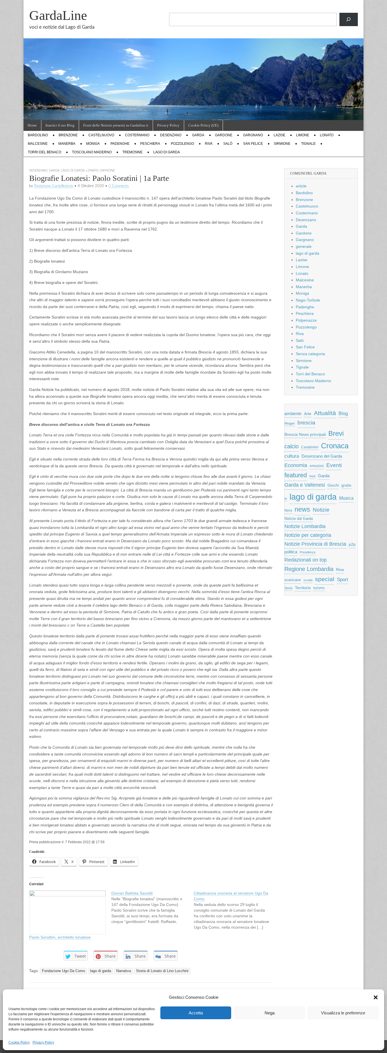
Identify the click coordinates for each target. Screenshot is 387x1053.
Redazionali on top (305, 560)
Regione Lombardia (308, 569)
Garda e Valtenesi (304, 485)
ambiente (292, 413)
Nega (270, 1012)
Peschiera (150, 144)
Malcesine (38, 144)
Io (285, 498)
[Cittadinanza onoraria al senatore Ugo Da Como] (235, 910)
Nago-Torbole (308, 300)
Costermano (137, 135)
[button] (376, 997)
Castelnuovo (101, 135)
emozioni (317, 466)
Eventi (334, 465)
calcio (291, 446)
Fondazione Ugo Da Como (63, 971)
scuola (307, 580)
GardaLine (58, 15)
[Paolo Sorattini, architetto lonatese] (67, 912)
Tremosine (132, 152)
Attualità (325, 413)
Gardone (223, 135)
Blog (343, 413)
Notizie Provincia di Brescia (315, 544)
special (324, 579)
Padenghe (119, 144)
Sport (342, 579)
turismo (319, 588)
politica (290, 552)
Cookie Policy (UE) (203, 125)
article (301, 186)
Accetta (196, 1012)
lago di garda (166, 152)
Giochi (333, 485)
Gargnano (253, 135)
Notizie (321, 510)
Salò (227, 144)
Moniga (93, 144)
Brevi (336, 433)
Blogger (289, 423)
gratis (346, 485)
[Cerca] (348, 19)
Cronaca (334, 445)
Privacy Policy (43, 1042)
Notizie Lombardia (305, 526)
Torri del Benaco (44, 152)
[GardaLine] (193, 60)
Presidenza (307, 552)
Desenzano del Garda (321, 456)
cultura (291, 456)
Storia (288, 588)
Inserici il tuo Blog (60, 125)
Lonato (326, 135)
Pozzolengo (182, 144)
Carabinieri (309, 447)
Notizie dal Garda (298, 518)
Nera (288, 510)
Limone (302, 135)
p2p (352, 544)
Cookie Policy (19, 1042)
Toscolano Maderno (92, 152)
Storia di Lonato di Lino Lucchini (162, 971)
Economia (295, 465)
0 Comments (119, 186)
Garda (198, 135)
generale (304, 246)
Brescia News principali (305, 434)
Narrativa (123, 971)
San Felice (253, 144)
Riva (208, 144)
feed (312, 476)
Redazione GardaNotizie (53, 186)
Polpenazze (306, 320)
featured (295, 475)
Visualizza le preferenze (343, 1012)
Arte (307, 414)
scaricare (292, 580)
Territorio (303, 587)
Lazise (279, 135)
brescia (306, 423)
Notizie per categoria (307, 535)
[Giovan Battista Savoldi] (152, 907)
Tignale (308, 144)
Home (32, 125)
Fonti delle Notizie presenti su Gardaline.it (115, 125)
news (302, 509)
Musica (346, 498)
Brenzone (68, 135)
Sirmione (282, 144)
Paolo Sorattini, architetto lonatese (60, 937)
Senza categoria (310, 353)
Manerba (66, 144)
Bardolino (38, 135)
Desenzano (170, 135)
